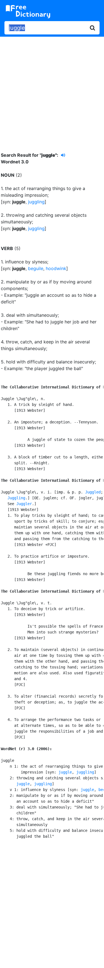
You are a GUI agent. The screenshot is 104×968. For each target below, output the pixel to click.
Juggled (93, 492)
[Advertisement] (52, 90)
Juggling (16, 498)
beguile (35, 268)
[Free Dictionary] (28, 11)
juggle (65, 772)
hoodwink (56, 268)
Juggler (24, 504)
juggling (36, 201)
